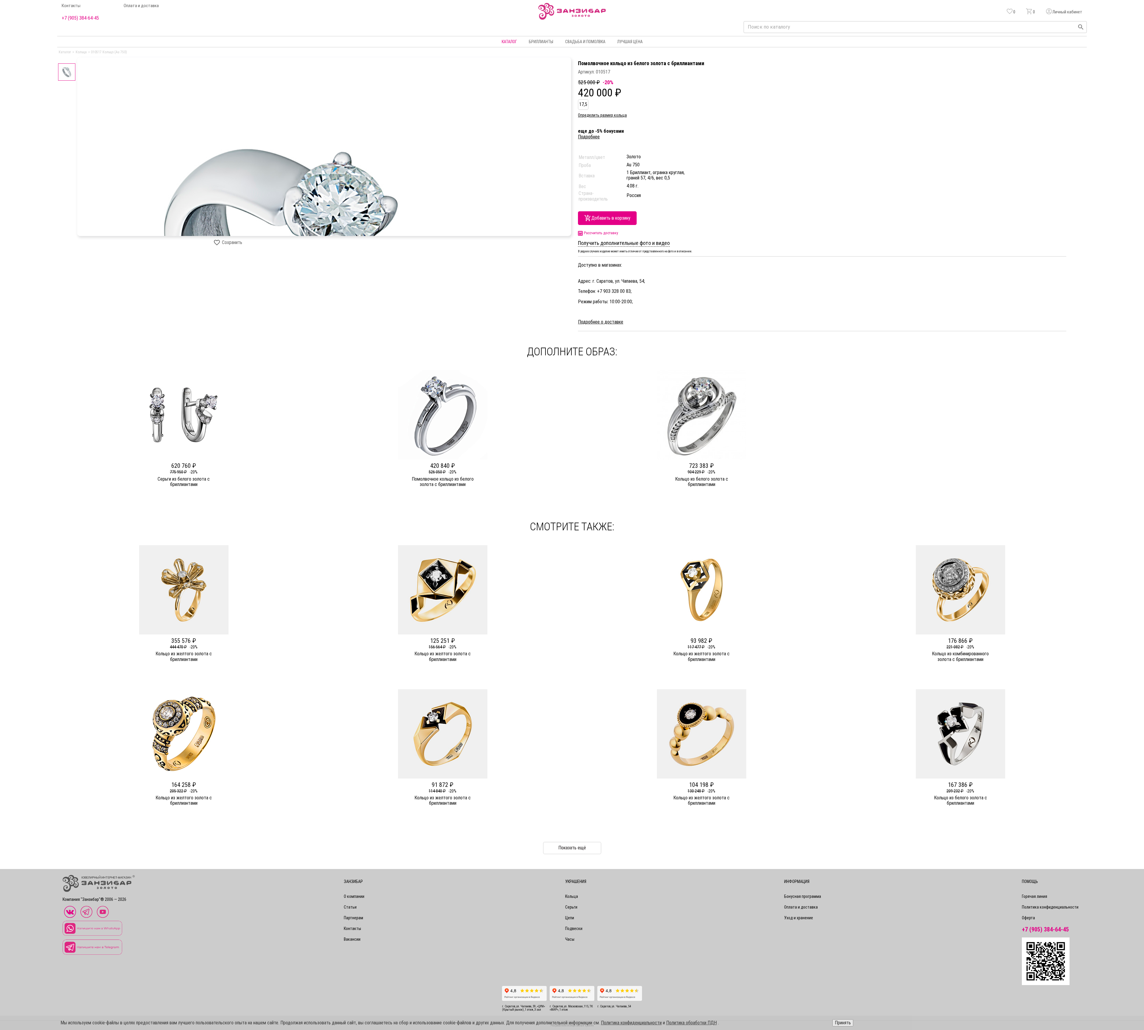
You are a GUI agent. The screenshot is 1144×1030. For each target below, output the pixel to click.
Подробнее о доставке (600, 322)
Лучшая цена (630, 41)
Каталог (509, 41)
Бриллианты (541, 41)
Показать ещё (572, 848)
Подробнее (589, 137)
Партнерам (353, 917)
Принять (843, 1023)
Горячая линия (1034, 896)
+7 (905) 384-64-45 (80, 18)
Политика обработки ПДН (691, 1023)
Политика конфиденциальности (1050, 907)
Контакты (71, 5)
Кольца (571, 896)
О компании (354, 896)
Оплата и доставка (141, 5)
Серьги (571, 907)
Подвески (573, 928)
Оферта (1028, 917)
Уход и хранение (798, 917)
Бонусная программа (802, 896)
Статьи (350, 907)
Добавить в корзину (610, 218)
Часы (569, 939)
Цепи (569, 917)
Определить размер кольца (602, 115)
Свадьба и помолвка (585, 41)
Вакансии (352, 939)
